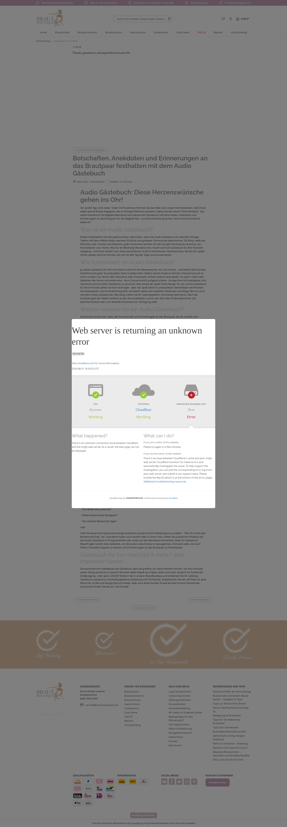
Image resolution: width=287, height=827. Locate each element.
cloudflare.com (85, 363)
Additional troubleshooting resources (165, 481)
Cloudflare (143, 410)
